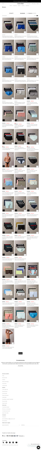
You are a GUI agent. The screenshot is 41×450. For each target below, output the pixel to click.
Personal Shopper (5, 395)
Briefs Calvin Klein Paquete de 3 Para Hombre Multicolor (20, 259)
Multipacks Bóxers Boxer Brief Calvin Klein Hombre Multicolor (20, 81)
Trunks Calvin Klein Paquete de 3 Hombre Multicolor (8, 149)
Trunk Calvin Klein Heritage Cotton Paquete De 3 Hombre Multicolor (8, 282)
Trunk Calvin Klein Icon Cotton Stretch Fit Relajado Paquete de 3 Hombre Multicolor (8, 193)
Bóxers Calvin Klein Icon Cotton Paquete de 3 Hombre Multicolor (20, 148)
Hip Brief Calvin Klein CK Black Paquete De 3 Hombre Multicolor (32, 326)
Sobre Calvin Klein (5, 412)
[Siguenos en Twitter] (3, 442)
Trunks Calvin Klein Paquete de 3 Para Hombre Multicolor (20, 237)
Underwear (15, 5)
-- (30, 5)
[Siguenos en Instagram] (10, 442)
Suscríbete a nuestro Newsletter (7, 399)
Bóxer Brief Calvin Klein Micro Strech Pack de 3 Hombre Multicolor (7, 215)
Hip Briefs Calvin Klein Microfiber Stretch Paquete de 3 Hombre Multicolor (32, 149)
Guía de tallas (4, 401)
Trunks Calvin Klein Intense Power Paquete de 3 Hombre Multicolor (32, 103)
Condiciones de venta (6, 410)
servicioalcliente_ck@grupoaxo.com (8, 418)
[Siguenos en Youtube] (16, 442)
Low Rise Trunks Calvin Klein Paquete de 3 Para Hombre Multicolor (7, 238)
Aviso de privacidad (5, 407)
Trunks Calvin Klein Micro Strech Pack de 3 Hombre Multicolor (32, 193)
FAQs (3, 375)
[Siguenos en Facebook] (7, 442)
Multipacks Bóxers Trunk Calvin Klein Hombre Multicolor (20, 37)
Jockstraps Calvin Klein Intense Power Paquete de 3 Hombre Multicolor (32, 282)
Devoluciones (4, 377)
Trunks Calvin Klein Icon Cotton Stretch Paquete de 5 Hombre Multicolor (20, 282)
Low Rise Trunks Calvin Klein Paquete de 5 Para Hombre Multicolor (32, 125)
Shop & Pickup (4, 391)
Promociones (4, 393)
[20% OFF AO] (33, 91)
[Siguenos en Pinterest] (13, 442)
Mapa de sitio (4, 403)
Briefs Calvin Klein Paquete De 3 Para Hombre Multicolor (8, 171)
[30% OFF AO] (8, 182)
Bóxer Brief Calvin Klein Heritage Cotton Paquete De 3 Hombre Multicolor (32, 304)
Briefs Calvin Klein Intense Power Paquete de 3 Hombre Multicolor (20, 193)
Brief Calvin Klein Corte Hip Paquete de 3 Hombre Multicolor (20, 171)
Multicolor (27, 5)
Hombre (23, 5)
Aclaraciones (4, 385)
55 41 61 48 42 (4, 420)
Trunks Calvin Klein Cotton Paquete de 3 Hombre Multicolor (20, 326)
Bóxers (19, 5)
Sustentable (4, 397)
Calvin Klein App (5, 389)
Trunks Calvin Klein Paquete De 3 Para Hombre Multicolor (8, 348)
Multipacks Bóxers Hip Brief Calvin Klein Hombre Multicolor (8, 37)
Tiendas (3, 379)
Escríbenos (4, 416)
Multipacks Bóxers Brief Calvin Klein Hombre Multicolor (8, 59)
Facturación (4, 383)
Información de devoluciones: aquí (20, 1)
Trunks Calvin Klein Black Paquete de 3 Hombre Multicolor (19, 126)
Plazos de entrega (5, 381)
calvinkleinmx (11, 5)
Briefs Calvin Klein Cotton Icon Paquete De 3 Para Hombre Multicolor (20, 215)
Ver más (20, 353)
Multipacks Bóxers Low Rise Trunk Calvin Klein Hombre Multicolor (20, 103)
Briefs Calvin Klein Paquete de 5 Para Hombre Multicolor (32, 215)
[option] (20, 2)
